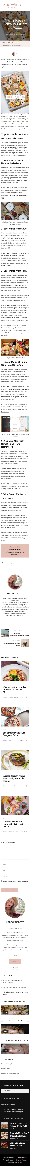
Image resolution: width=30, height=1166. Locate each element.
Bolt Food (7, 290)
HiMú (2, 275)
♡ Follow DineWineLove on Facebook (12, 1109)
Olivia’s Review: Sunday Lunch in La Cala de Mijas (14, 689)
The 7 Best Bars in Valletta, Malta (17, 1144)
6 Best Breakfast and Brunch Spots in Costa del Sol (13, 824)
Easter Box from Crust (19, 253)
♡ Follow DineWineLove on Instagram (12, 1111)
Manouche (18, 224)
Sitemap (5, 1157)
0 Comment (22, 34)
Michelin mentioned (19, 471)
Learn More (15, 961)
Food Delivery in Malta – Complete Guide (14, 734)
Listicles (9, 563)
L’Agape (21, 409)
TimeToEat (16, 290)
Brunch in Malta (5, 1068)
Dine (14, 17)
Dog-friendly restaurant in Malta (10, 1073)
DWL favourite (19, 473)
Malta (16, 552)
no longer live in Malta (9, 525)
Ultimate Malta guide (7, 1064)
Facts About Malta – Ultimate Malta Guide (19, 1124)
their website (5, 182)
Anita (18, 54)
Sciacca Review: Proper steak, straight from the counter (14, 778)
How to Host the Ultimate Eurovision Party (15, 987)
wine (20, 315)
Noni (17, 409)
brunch (15, 240)
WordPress (18, 1162)
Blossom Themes (21, 1160)
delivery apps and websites (20, 142)
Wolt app (15, 182)
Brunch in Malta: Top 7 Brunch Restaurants (19, 1134)
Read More (22, 697)
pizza (20, 277)
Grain (14, 409)
